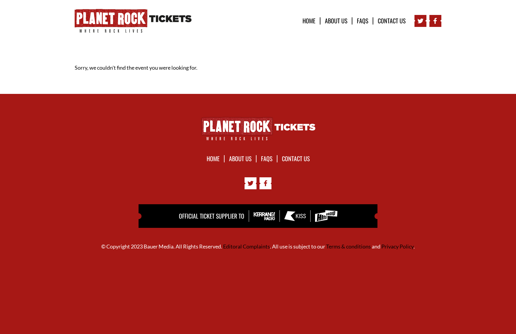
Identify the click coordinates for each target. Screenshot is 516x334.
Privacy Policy (397, 246)
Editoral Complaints (246, 246)
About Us (336, 21)
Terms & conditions (348, 246)
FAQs (362, 21)
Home (308, 21)
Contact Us (392, 21)
